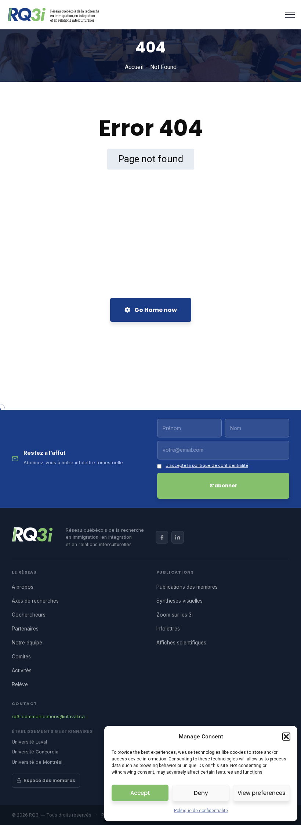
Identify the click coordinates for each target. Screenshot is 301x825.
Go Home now (155, 310)
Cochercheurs (29, 615)
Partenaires (25, 629)
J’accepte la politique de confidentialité (207, 465)
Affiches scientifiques (181, 643)
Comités (21, 656)
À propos (22, 587)
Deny (201, 793)
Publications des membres (187, 587)
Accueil (134, 66)
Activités (22, 670)
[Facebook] (162, 537)
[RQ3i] (53, 14)
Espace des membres (49, 780)
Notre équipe (27, 643)
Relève (20, 684)
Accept (140, 793)
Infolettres (168, 629)
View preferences (261, 793)
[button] (286, 736)
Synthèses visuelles (179, 601)
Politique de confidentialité (201, 810)
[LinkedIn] (177, 537)
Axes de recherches (35, 601)
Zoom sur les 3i (174, 615)
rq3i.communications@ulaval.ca (48, 716)
